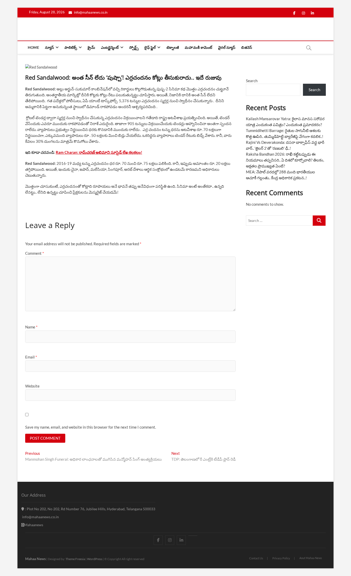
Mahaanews (33, 525)
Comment (34, 253)
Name (31, 327)
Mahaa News (35, 558)
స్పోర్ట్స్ (133, 47)
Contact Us (256, 558)
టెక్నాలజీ (173, 47)
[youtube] (192, 535)
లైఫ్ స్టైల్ (150, 47)
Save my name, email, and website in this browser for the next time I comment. (90, 427)
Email (31, 357)
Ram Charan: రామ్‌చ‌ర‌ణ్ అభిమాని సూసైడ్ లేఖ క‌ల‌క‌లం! (99, 152)
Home (33, 47)
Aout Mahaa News (310, 558)
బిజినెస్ (246, 47)
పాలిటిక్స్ (70, 47)
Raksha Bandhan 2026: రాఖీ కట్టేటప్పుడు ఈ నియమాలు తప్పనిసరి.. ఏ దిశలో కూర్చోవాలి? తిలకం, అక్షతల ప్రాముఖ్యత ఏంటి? (285, 160)
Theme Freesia (75, 559)
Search (251, 80)
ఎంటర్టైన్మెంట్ (110, 47)
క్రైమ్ (91, 47)
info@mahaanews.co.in (90, 12)
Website (32, 386)
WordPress (94, 559)
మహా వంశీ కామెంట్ (198, 47)
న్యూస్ (49, 47)
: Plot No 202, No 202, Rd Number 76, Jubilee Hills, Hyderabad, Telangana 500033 (89, 509)
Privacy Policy (281, 558)
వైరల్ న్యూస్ (226, 47)
